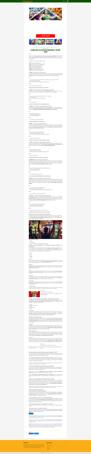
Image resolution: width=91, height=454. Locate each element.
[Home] (63, 1)
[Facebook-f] (64, 1)
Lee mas (31, 413)
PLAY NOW (33, 42)
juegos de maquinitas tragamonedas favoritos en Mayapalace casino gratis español (45, 415)
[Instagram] (65, 1)
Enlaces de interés (49, 442)
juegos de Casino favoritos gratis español (37, 419)
